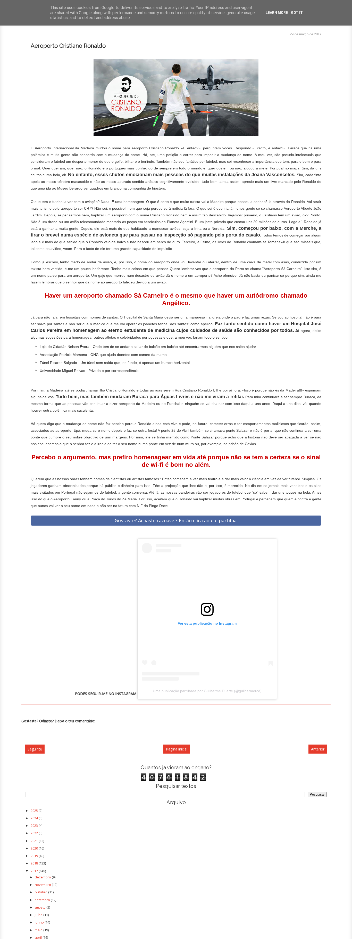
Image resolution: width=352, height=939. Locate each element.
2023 (35, 825)
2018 (35, 863)
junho (40, 922)
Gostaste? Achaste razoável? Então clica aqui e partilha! (176, 520)
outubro (41, 892)
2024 (35, 818)
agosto (40, 907)
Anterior (317, 749)
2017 (35, 871)
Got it (297, 13)
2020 (35, 848)
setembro (43, 899)
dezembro (43, 877)
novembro (43, 884)
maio (39, 930)
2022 (35, 833)
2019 (35, 855)
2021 (35, 840)
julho (39, 914)
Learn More (277, 13)
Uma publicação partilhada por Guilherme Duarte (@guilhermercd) (207, 691)
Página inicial (176, 749)
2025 (35, 810)
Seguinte (35, 749)
